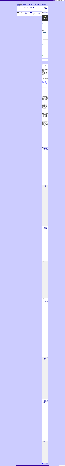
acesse (45, 9)
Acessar (56, 0)
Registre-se (54, 0)
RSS (42, 463)
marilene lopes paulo (30, 7)
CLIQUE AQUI (44, 42)
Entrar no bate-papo (60, 465)
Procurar (64, 0)
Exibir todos (47, 463)
